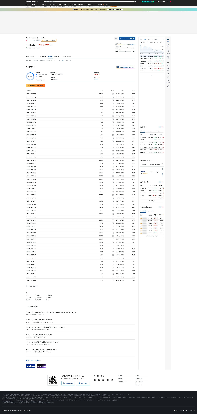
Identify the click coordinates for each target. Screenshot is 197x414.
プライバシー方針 (183, 410)
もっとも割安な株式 (146, 207)
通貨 (141, 39)
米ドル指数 (142, 71)
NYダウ (142, 63)
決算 (67, 60)
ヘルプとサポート (122, 381)
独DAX (141, 66)
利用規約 (175, 410)
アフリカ (100, 6)
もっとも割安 (143, 211)
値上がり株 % (150, 131)
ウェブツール (139, 385)
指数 (145, 39)
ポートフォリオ (139, 381)
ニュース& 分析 (41, 56)
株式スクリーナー (92, 4)
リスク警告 (192, 410)
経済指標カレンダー (82, 4)
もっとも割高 (150, 211)
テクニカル (57, 56)
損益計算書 (36, 60)
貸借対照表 (42, 60)
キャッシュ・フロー (50, 60)
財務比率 (58, 60)
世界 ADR (64, 6)
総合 (27, 56)
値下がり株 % (157, 131)
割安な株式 (106, 6)
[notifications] (168, 1)
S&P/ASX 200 (143, 68)
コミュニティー (66, 56)
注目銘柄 (142, 127)
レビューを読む (162, 172)
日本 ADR (69, 6)
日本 (41, 6)
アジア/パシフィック (93, 6)
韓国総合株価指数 (144, 61)
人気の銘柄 (142, 131)
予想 (70, 60)
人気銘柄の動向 (144, 182)
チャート (32, 56)
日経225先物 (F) (143, 58)
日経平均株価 (143, 56)
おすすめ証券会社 (145, 160)
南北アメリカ (75, 6)
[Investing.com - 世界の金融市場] (32, 1)
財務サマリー (29, 60)
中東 (86, 6)
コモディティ (151, 39)
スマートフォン (139, 378)
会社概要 (120, 375)
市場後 (59, 6)
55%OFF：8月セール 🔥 (148, 1)
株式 (27, 6)
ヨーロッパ (82, 6)
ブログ (137, 375)
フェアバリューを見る (129, 44)
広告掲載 (120, 378)
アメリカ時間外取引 (52, 6)
